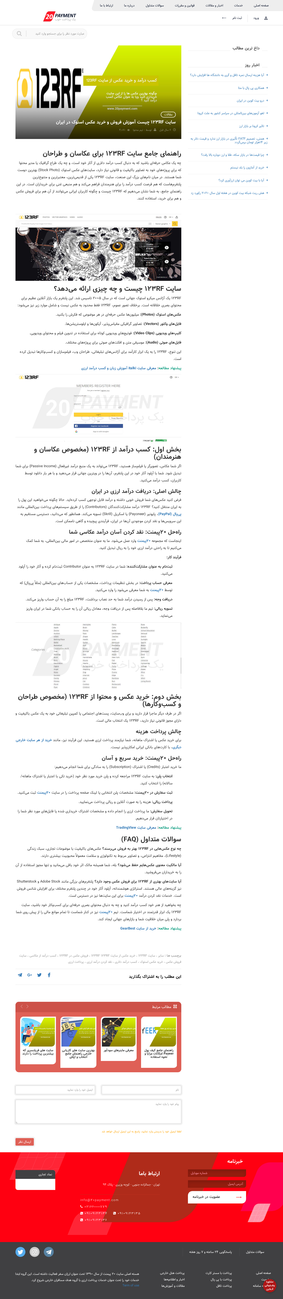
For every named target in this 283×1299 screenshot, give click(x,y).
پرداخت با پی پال (221, 1279)
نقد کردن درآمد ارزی (99, 962)
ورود (256, 18)
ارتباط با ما (106, 5)
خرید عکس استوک (151, 962)
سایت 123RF (146, 955)
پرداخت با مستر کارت (219, 1273)
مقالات (168, 114)
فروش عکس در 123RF (73, 955)
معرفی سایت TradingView (136, 828)
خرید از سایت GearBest (138, 929)
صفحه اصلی (261, 5)
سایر (161, 955)
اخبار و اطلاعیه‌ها (174, 1279)
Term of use (130, 1285)
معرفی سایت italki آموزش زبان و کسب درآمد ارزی (118, 368)
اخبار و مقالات (214, 5)
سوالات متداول (155, 5)
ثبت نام (237, 18)
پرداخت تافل (224, 1286)
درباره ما (129, 5)
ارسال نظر (24, 1142)
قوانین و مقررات (185, 5)
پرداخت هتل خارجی (172, 1273)
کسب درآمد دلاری (126, 962)
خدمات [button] (238, 5)
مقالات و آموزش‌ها (173, 1286)
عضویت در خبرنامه (206, 1197)
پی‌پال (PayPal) (169, 514)
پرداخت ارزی (76, 962)
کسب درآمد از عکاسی (42, 955)
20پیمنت (144, 541)
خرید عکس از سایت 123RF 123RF (113, 955)
